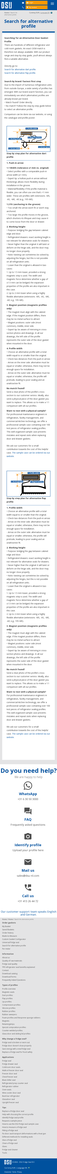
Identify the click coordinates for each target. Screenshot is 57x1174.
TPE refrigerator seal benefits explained (18, 967)
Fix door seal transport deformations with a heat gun (24, 1133)
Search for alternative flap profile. (20, 73)
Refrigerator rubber (10, 1086)
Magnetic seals (8, 992)
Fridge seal (6, 1061)
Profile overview (8, 989)
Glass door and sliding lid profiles (16, 1033)
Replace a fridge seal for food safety (17, 1052)
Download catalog (9, 973)
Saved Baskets (8, 929)
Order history (7, 933)
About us (6, 957)
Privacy (19, 1172)
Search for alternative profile (14, 945)
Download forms (9, 977)
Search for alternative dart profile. (20, 69)
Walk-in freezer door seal (12, 1070)
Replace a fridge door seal (13, 1111)
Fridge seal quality (9, 964)
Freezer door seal (9, 1073)
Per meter (6, 949)
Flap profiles (7, 998)
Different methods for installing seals (17, 1137)
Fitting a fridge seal (10, 1130)
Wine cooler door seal (11, 1093)
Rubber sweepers (9, 1014)
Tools (4, 1153)
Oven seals (6, 1089)
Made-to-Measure (9, 936)
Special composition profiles (14, 1027)
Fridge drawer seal (10, 1064)
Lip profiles (7, 1001)
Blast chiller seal (8, 1080)
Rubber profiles (8, 1011)
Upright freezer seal (10, 1102)
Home (6, 13)
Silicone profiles (8, 1008)
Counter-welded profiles (12, 1030)
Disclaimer (8, 1172)
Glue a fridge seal (9, 1140)
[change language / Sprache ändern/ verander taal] (51, 13)
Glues (4, 1146)
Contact (5, 970)
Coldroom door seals (11, 1067)
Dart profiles (7, 995)
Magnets (5, 1021)
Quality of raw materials (12, 960)
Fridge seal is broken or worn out (16, 1042)
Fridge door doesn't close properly (16, 1045)
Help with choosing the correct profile (17, 1114)
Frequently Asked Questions (13, 980)
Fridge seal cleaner (10, 1149)
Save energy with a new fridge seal (16, 1049)
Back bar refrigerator (11, 1096)
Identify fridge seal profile (13, 1117)
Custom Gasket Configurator (14, 939)
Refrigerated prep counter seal (15, 1083)
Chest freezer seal (9, 1077)
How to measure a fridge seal (14, 1127)
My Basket (6, 926)
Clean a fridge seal (10, 1143)
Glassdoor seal (8, 1099)
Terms (14, 1172)
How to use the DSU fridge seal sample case (20, 1124)
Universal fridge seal (10, 942)
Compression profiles (11, 1005)
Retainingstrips (8, 1024)
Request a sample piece (12, 1121)
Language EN (45, 13)
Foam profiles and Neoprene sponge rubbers (21, 1017)
